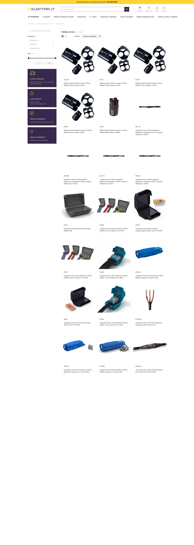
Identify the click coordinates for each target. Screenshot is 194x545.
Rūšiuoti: (77, 36)
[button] (126, 9)
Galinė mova (33, 44)
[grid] (62, 36)
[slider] (28, 58)
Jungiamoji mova (35, 48)
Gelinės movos (34, 40)
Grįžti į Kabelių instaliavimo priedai (40, 30)
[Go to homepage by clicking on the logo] (41, 9)
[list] (66, 36)
